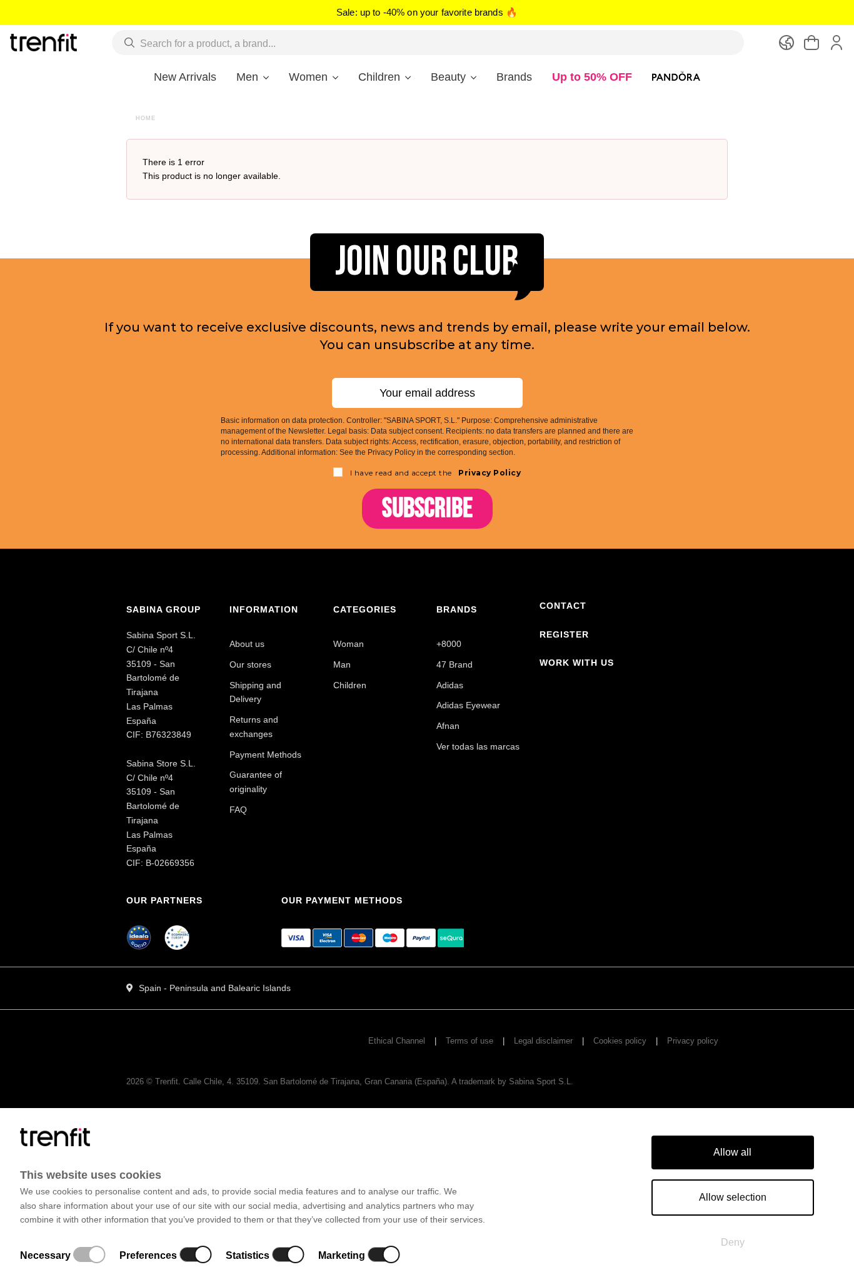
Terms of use (469, 1040)
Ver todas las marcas (478, 746)
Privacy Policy (488, 472)
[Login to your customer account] (836, 42)
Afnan (448, 726)
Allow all (732, 1152)
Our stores (250, 664)
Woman (348, 644)
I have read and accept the (435, 472)
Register (564, 634)
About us (246, 644)
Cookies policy (619, 1040)
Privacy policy (692, 1040)
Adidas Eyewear (468, 705)
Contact (563, 606)
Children (349, 685)
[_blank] (177, 940)
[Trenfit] (43, 42)
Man (342, 664)
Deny (733, 1242)
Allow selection (732, 1197)
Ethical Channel (396, 1040)
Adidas (449, 685)
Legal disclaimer (543, 1040)
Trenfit (166, 1081)
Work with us (577, 663)
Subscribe (427, 508)
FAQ (238, 810)
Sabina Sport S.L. (541, 1081)
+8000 (448, 644)
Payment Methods (265, 755)
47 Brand (454, 664)
